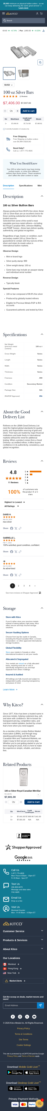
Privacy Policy (23, 1028)
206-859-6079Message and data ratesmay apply (21, 889)
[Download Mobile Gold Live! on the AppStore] (32, 1072)
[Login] (37, 13)
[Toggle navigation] (42, 196)
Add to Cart (33, 802)
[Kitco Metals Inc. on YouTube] (34, 1017)
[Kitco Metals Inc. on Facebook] (13, 1017)
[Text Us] (6, 887)
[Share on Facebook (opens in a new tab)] (11, 528)
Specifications (26, 186)
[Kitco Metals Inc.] (13, 923)
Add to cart (28, 111)
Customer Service (13, 931)
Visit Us (15, 907)
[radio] (34, 471)
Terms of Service (28, 1056)
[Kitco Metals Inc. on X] (27, 1017)
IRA (40, 396)
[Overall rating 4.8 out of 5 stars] (10, 96)
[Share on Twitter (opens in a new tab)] (15, 528)
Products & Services (15, 940)
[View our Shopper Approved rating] (23, 847)
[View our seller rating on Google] (23, 858)
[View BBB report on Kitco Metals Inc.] (23, 836)
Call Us (15, 870)
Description (8, 186)
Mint (40, 186)
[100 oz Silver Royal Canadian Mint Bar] (24, 777)
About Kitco (10, 949)
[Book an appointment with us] (6, 910)
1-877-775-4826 (26, 151)
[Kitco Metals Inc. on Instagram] (20, 1017)
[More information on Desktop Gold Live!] (15, 1088)
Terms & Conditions (23, 1034)
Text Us (15, 884)
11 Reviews (23, 96)
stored (21, 663)
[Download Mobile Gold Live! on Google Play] (15, 1072)
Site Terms (23, 1040)
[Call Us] (6, 874)
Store (8, 652)
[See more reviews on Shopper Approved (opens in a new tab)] (20, 528)
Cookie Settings (23, 1045)
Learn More (9, 689)
